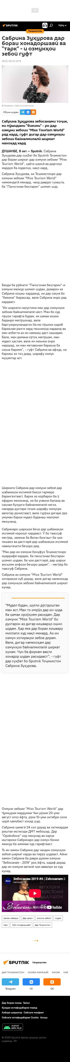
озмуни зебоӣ (44, 918)
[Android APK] (13, 1028)
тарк (5, 925)
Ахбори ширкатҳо (12, 1012)
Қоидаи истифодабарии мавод (19, 1007)
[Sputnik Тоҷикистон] (11, 26)
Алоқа (43, 1017)
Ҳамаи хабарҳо (10, 918)
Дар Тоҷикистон (42, 925)
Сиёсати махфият (34, 1012)
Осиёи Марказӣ (38, 972)
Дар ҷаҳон (28, 918)
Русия (56, 972)
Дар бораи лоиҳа (12, 1002)
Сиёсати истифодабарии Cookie (20, 1017)
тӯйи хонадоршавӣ (21, 925)
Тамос (26, 1002)
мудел (58, 918)
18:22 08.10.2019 (11, 61)
